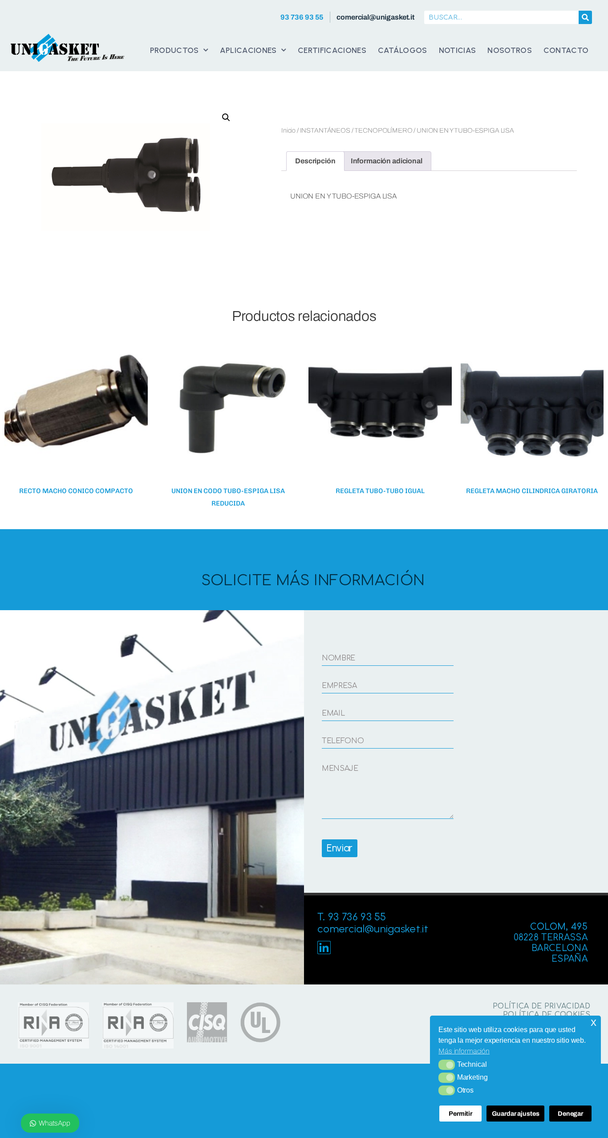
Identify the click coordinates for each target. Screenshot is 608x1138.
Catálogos (402, 50)
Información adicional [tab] (386, 161)
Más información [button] (464, 1051)
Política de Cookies (546, 1015)
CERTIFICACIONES (332, 50)
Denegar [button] (570, 1113)
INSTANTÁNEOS (325, 130)
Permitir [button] (460, 1113)
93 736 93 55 (302, 17)
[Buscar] (585, 17)
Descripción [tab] (315, 161)
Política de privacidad (541, 1006)
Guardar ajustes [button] (515, 1113)
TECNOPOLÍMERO (383, 130)
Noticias (457, 50)
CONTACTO (566, 50)
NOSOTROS (509, 50)
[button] (446, 1064)
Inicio (288, 130)
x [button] (593, 1022)
